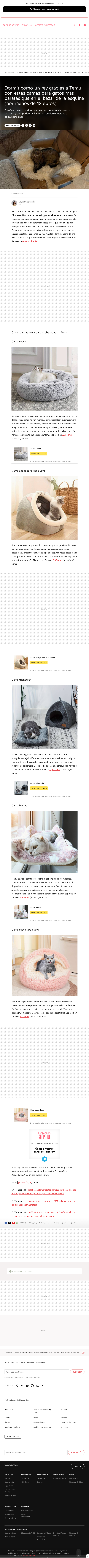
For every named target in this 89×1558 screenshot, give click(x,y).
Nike (34, 72)
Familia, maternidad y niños (42, 1411)
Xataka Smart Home (10, 1490)
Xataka (7, 1478)
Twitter (74, 25)
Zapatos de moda (68, 1422)
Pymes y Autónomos (25, 1515)
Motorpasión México (74, 1534)
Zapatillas (48, 72)
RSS (37, 1385)
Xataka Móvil (10, 1482)
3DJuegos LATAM (28, 1533)
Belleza (64, 1417)
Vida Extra (25, 1482)
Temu (43, 1223)
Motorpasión (74, 1478)
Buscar (74, 1452)
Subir (76, 1466)
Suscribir (77, 1372)
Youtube (27, 1385)
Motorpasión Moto (76, 1482)
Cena (82, 72)
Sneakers (9, 1409)
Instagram (32, 1385)
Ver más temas (13, 1437)
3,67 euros (67, 434)
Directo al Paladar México (60, 1534)
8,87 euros (57, 560)
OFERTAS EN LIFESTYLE (45, 25)
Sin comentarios (13, 125)
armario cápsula (29, 241)
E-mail (34, 125)
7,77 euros (24, 1016)
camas (65, 1223)
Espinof (40, 1482)
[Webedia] (12, 1465)
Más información (29, 1555)
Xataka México (10, 1533)
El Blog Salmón (27, 1510)
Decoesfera (9, 1514)
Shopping (33, 1223)
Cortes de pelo (39, 1422)
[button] (26, 201)
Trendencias (9, 1510)
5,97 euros (24, 897)
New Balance (24, 72)
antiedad (64, 1427)
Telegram (84, 25)
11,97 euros (54, 769)
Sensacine (41, 1478)
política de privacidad (33, 1377)
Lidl (40, 72)
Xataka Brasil (10, 1537)
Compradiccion (11, 1518)
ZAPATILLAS (27, 25)
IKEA (57, 72)
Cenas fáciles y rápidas (68, 1352)
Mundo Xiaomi (10, 1496)
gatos (74, 1223)
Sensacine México (44, 1533)
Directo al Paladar (60, 1478)
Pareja (75, 72)
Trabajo (64, 1409)
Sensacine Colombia (41, 1538)
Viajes (7, 1417)
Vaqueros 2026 (27, 1352)
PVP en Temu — (38, 453)
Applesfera (9, 1486)
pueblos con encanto (42, 1427)
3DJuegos (25, 1478)
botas (7, 1422)
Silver (35, 1417)
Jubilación (66, 72)
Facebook (79, 25)
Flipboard (30, 125)
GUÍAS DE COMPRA (11, 25)
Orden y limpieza (12, 1427)
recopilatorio (54, 1223)
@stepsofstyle (24, 1182)
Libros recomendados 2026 (46, 1352)
